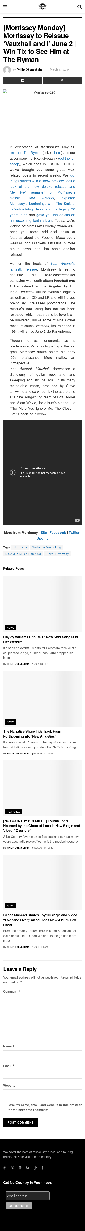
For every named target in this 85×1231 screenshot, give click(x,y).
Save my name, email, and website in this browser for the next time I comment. (45, 1107)
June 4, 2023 (41, 947)
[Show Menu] (5, 6)
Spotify (42, 538)
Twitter (74, 532)
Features (13, 811)
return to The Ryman (26, 152)
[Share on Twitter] (62, 80)
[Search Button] (79, 6)
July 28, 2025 (41, 663)
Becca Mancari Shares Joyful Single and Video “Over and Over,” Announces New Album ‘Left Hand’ (40, 919)
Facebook (57, 532)
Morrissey (20, 547)
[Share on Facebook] (22, 80)
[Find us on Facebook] (42, 1168)
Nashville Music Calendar (23, 554)
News (10, 627)
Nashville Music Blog (46, 547)
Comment (11, 991)
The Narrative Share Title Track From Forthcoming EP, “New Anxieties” (32, 733)
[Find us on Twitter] (12, 1168)
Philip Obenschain (29, 69)
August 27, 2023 (43, 753)
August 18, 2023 (43, 847)
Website (9, 1085)
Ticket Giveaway (57, 554)
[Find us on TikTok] (35, 1168)
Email (8, 1066)
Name (9, 1046)
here (57, 152)
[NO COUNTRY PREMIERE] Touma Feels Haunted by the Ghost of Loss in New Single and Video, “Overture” (41, 825)
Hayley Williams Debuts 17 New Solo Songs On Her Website (40, 639)
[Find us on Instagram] (4, 1168)
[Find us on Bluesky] (27, 1168)
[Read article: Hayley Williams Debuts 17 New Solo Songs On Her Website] (42, 604)
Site (44, 532)
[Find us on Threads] (20, 1168)
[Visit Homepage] (42, 6)
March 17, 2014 (60, 69)
